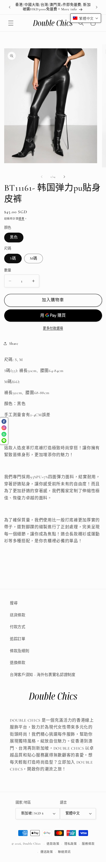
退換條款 (17, 663)
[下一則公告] (96, 7)
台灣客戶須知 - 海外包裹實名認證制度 (42, 675)
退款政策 (53, 844)
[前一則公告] (9, 7)
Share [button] (13, 343)
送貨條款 (17, 615)
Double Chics (32, 844)
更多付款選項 (53, 328)
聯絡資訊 (64, 852)
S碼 (13, 258)
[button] (11, 23)
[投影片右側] (64, 177)
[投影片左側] (41, 177)
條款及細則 (19, 651)
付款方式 (17, 627)
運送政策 (46, 852)
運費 (21, 218)
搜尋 (14, 603)
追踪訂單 (17, 639)
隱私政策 (70, 844)
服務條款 (88, 844)
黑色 (14, 237)
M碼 (33, 258)
